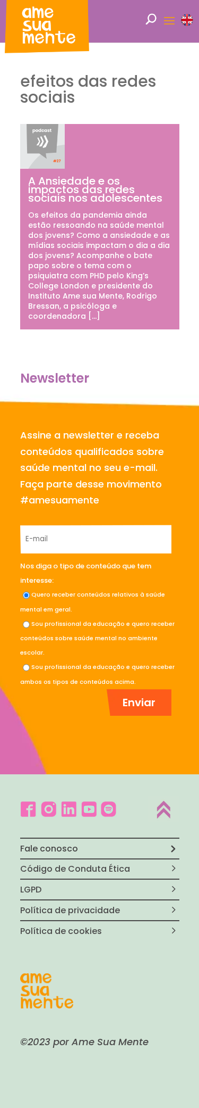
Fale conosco (49, 848)
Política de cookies (61, 931)
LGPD (30, 889)
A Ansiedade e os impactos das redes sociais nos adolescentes (95, 189)
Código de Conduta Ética (75, 869)
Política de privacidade (70, 910)
